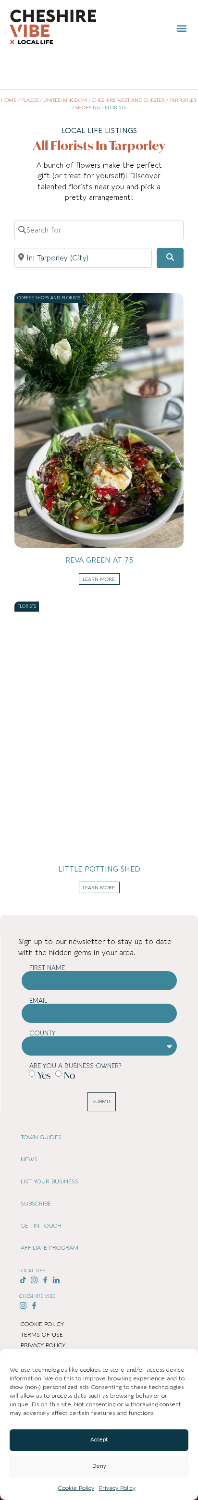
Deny (99, 1466)
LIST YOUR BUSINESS (49, 1181)
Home (8, 100)
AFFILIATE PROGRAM (49, 1247)
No (69, 1075)
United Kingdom (65, 100)
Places (29, 100)
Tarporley (183, 100)
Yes (43, 1075)
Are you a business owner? (75, 1066)
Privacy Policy (117, 1488)
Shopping (87, 108)
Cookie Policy (76, 1488)
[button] (182, 28)
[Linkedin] (56, 1280)
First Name (47, 968)
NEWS (29, 1159)
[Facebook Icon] (45, 1280)
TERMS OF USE (42, 1334)
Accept (99, 1440)
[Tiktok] (23, 1280)
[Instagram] (34, 1280)
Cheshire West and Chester (128, 100)
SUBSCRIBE (36, 1203)
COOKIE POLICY (42, 1324)
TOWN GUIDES (41, 1137)
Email (38, 1000)
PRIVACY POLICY (43, 1345)
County (42, 1033)
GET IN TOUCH (41, 1225)
